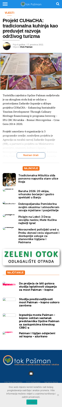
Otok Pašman (26, 47)
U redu (32, 402)
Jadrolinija (51, 382)
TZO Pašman (33, 382)
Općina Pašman (13, 382)
